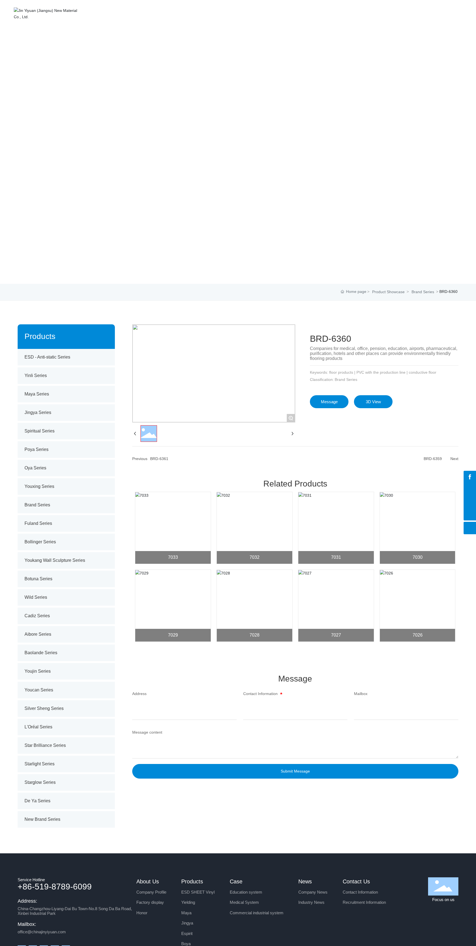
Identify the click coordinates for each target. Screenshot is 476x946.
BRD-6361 (159, 458)
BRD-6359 (433, 458)
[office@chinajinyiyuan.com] (470, 489)
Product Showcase (388, 292)
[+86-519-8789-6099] (470, 502)
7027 (336, 635)
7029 (173, 635)
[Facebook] (470, 477)
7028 (254, 635)
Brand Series (423, 292)
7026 (418, 635)
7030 (418, 557)
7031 (336, 557)
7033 (173, 557)
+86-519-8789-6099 (55, 886)
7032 (254, 557)
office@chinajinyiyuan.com (42, 931)
